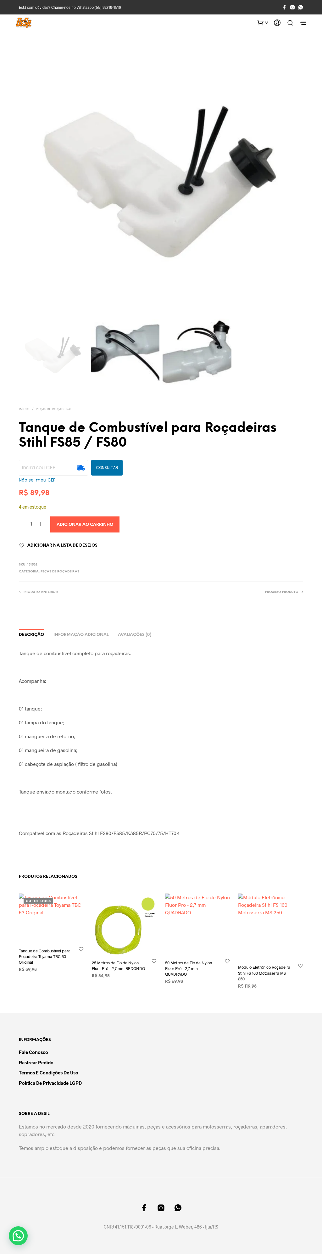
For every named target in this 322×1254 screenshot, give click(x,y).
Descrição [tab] (31, 635)
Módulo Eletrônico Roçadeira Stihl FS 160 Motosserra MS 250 (264, 973)
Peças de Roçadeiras (54, 409)
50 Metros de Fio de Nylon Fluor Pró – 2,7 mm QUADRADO (188, 968)
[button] (262, 22)
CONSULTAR (107, 467)
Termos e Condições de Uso (48, 1072)
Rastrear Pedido (36, 1062)
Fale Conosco (33, 1052)
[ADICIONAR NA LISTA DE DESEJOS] (81, 949)
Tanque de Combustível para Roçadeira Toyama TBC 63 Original (44, 956)
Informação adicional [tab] (80, 635)
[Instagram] (292, 7)
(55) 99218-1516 (108, 7)
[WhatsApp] (300, 7)
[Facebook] (284, 7)
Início (24, 409)
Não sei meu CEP (37, 480)
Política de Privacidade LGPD (50, 1083)
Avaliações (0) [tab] (134, 635)
